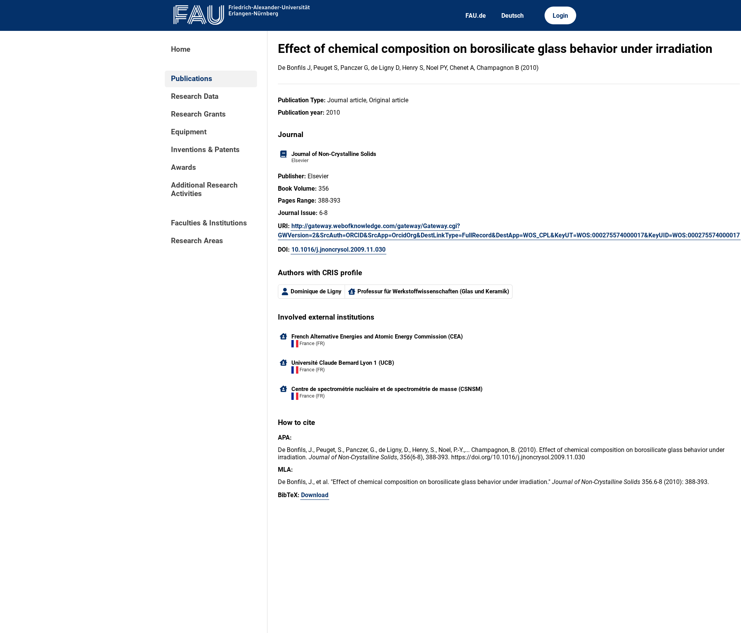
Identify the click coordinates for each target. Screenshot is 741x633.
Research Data (194, 96)
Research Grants (198, 114)
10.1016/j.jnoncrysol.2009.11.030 (338, 249)
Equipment (188, 132)
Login (560, 15)
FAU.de (475, 15)
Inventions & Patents (205, 150)
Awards (183, 167)
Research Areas (197, 241)
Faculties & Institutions (209, 223)
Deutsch (512, 15)
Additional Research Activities (204, 189)
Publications (191, 78)
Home (180, 49)
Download (314, 495)
